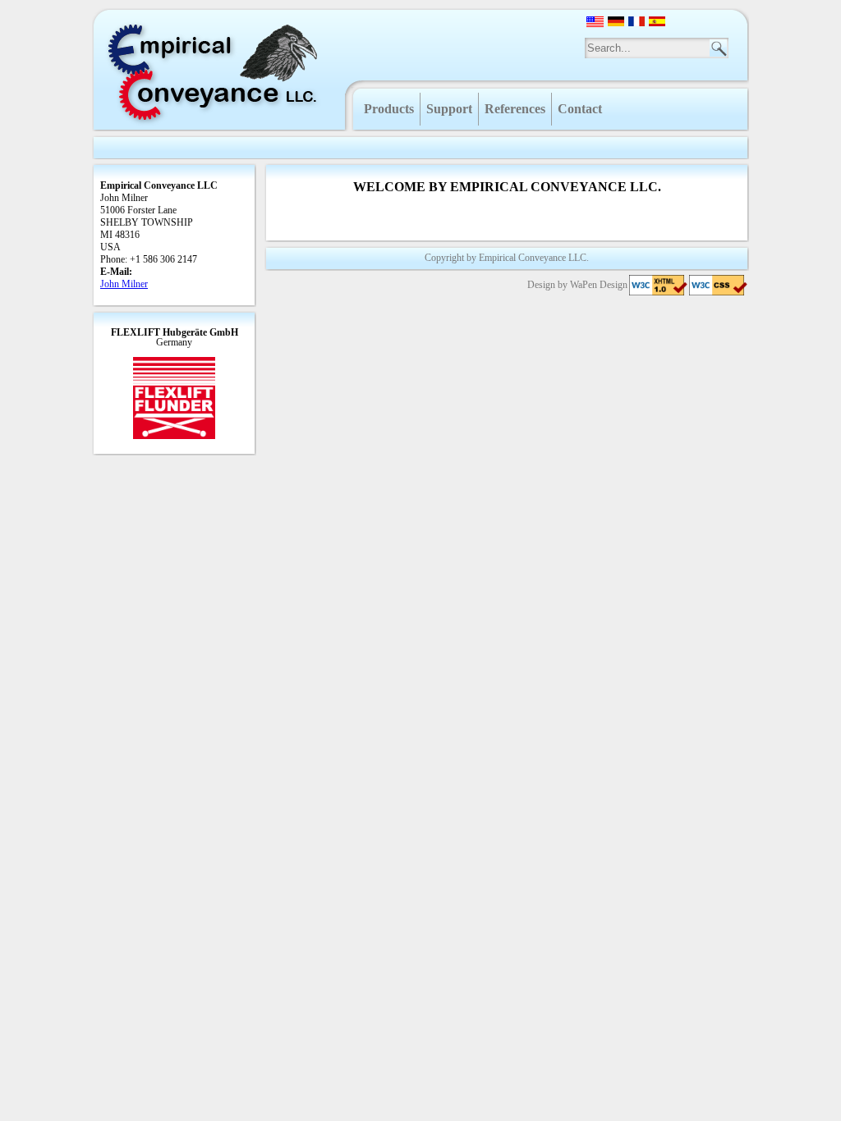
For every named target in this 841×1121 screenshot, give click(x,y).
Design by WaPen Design (577, 285)
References (515, 109)
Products (389, 109)
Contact (580, 109)
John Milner (124, 284)
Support (449, 109)
